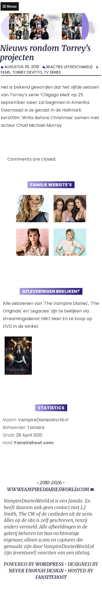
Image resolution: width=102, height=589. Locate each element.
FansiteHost (51, 577)
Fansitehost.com (34, 443)
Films (5, 72)
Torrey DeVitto (27, 72)
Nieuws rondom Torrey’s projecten (45, 52)
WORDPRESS (49, 564)
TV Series (52, 72)
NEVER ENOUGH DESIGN (36, 571)
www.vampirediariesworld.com (48, 489)
